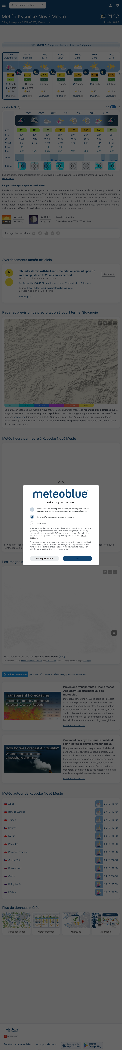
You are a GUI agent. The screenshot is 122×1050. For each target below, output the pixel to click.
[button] (61, 523)
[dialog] (61, 525)
